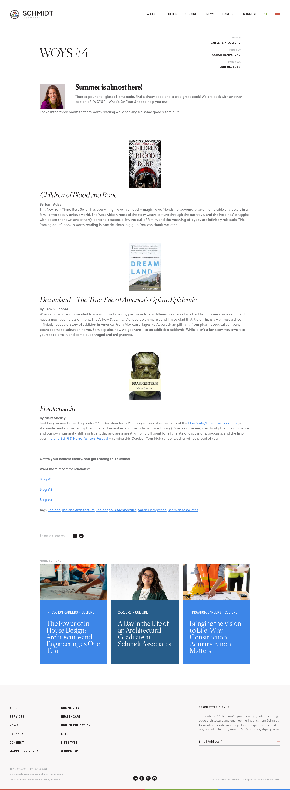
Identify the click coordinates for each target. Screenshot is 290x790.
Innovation (54, 612)
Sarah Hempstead (152, 509)
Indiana (54, 509)
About (152, 14)
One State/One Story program (212, 423)
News (210, 14)
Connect (250, 14)
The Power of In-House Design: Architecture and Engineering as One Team (73, 637)
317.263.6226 (19, 769)
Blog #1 (46, 479)
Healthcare (71, 717)
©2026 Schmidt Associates (225, 779)
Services (192, 14)
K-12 (65, 734)
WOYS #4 (64, 52)
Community (70, 708)
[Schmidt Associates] (31, 14)
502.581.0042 (40, 769)
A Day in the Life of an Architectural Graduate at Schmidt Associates (144, 633)
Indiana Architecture (78, 509)
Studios (171, 14)
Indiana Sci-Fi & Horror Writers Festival (77, 438)
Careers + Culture (225, 42)
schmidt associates (183, 509)
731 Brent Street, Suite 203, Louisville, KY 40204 (35, 779)
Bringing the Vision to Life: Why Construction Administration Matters (215, 637)
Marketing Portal (25, 751)
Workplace (70, 751)
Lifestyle (69, 742)
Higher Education (76, 725)
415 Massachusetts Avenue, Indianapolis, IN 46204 (36, 774)
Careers (228, 14)
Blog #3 (46, 499)
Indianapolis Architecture (116, 509)
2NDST (276, 779)
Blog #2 (46, 489)
